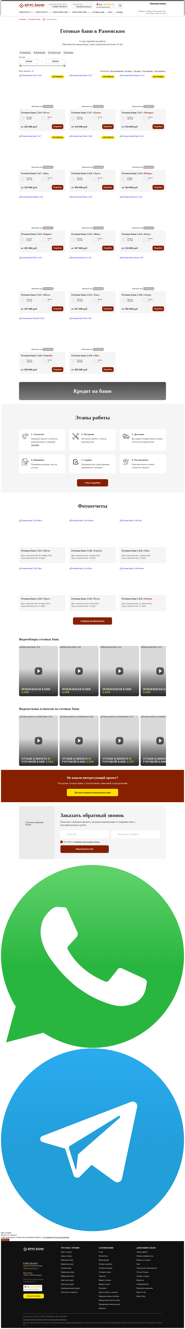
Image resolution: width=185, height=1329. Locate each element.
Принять (5, 1240)
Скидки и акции (143, 1276)
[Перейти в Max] (164, 7)
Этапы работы (142, 1252)
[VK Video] (153, 7)
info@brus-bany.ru (30, 1268)
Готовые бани (98, 12)
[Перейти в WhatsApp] (92, 1047)
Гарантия (102, 1276)
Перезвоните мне (84, 849)
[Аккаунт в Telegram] (157, 7)
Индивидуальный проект (70, 1288)
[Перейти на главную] (31, 5)
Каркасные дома (79, 12)
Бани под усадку (67, 1280)
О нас (101, 1252)
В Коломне (68, 52)
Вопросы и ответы (143, 1260)
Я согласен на (82, 842)
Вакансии (140, 1280)
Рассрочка (102, 1288)
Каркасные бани (60, 12)
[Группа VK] (149, 7)
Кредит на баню (105, 1280)
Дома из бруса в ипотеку (108, 1292)
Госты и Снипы (142, 1272)
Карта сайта (141, 1296)
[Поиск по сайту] (120, 5)
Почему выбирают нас (145, 1256)
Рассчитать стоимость (69, 1292)
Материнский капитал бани (109, 1300)
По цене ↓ (129, 71)
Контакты (102, 1308)
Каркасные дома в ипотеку (109, 1296)
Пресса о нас (141, 1292)
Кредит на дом (104, 1284)
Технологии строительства (147, 1268)
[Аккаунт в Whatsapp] (160, 7)
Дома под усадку (67, 1284)
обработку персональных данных (87, 842)
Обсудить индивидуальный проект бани (92, 792)
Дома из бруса (42, 12)
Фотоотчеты (103, 1256)
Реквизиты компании (145, 1288)
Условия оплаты (105, 1272)
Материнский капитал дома (109, 1304)
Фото (110, 12)
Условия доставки (105, 1268)
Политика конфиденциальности (57, 1319)
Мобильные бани (67, 1276)
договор (35, 445)
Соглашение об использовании (56, 1237)
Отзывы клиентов (105, 1264)
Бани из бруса (25, 12)
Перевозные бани (67, 1272)
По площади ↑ (160, 71)
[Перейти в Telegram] (92, 1230)
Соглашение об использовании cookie (34, 1319)
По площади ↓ (148, 71)
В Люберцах (25, 52)
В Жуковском (39, 52)
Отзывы (119, 12)
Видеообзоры (104, 1260)
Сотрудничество (143, 1284)
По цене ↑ (138, 71)
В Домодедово (54, 52)
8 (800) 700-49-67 (30, 1263)
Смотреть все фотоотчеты (92, 621)
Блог (138, 1264)
